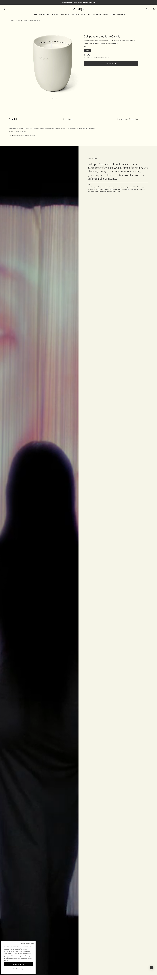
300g (87, 50)
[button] (6, 9)
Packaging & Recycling (127, 119)
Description (14, 119)
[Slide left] (49, 99)
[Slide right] (57, 99)
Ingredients (68, 119)
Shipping (100, 58)
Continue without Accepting (27, 943)
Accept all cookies (18, 964)
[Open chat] (151, 968)
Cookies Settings (18, 969)
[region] (18, 957)
